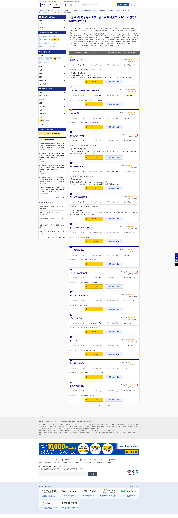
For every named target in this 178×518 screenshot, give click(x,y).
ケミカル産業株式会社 (78, 273)
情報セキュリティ (101, 462)
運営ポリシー (84, 460)
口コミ (58, 5)
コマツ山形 (74, 113)
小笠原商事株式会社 (77, 250)
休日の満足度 (56, 134)
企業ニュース (58, 460)
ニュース (75, 5)
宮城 (41, 62)
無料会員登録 (124, 5)
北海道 (42, 59)
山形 (41, 134)
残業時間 (52, 46)
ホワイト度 (52, 43)
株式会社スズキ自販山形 (79, 295)
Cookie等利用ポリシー (88, 462)
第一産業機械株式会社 (78, 197)
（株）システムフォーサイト (81, 318)
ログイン (135, 5)
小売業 (47, 120)
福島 (45, 62)
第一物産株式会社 (77, 166)
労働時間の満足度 (45, 36)
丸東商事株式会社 (77, 386)
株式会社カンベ (76, 60)
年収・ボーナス (44, 46)
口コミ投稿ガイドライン (96, 460)
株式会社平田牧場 (77, 136)
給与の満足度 (43, 43)
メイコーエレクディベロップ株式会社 (84, 90)
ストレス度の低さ (45, 40)
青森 (47, 59)
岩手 (59, 59)
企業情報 (64, 462)
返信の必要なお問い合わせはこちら (71, 469)
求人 (66, 5)
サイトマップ (111, 462)
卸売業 (47, 134)
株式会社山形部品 (77, 363)
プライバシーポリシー (75, 462)
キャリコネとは (75, 460)
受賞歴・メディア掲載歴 (45, 462)
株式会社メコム (76, 340)
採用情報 (137, 486)
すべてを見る (61, 197)
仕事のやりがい (56, 36)
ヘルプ (106, 460)
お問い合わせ (57, 462)
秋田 (51, 59)
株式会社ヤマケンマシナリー (81, 227)
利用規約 (113, 460)
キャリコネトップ (43, 460)
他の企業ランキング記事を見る (56, 237)
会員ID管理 (66, 460)
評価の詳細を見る (114, 82)
